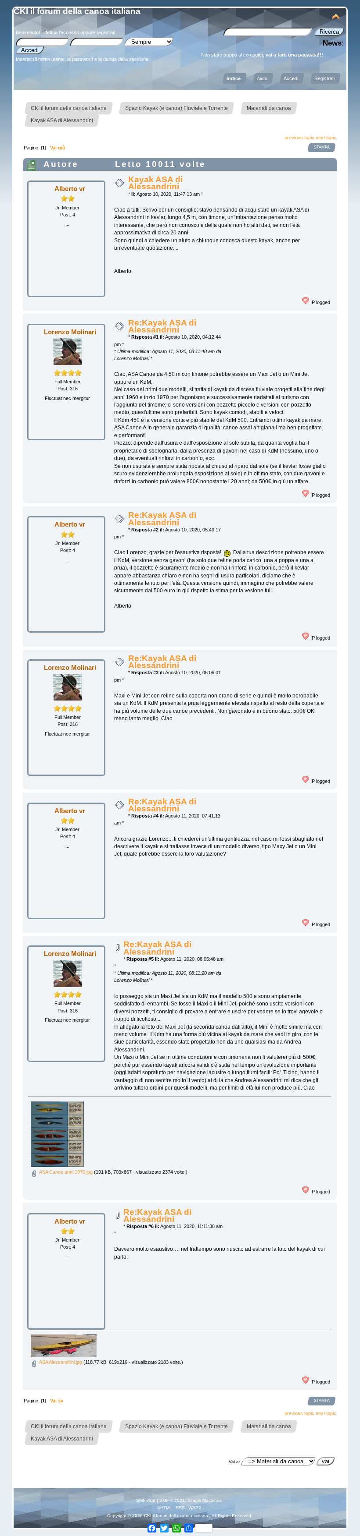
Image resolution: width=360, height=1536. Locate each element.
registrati (106, 32)
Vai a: (234, 1461)
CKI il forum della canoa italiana (77, 11)
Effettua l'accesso (60, 32)
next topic (326, 137)
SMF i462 (145, 1500)
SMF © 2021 (172, 1500)
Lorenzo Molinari (70, 332)
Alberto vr (69, 188)
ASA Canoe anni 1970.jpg (65, 1172)
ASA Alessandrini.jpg (60, 1362)
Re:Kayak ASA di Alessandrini (162, 326)
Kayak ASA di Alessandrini (155, 183)
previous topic (299, 137)
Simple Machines (204, 1500)
